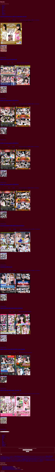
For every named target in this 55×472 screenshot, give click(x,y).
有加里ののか (49, 459)
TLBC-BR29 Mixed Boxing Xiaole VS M (8, 467)
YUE (20, 459)
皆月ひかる (19, 461)
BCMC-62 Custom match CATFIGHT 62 (9, 100)
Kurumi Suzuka (26, 270)
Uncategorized (4, 444)
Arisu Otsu (38, 456)
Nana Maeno (5, 458)
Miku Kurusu (26, 393)
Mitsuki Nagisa (42, 457)
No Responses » (27, 62)
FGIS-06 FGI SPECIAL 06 (6, 266)
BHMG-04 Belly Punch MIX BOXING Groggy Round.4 (12, 349)
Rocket (3, 441)
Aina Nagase (3, 456)
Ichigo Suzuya (14, 457)
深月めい (14, 461)
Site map (3, 14)
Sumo (3, 12)
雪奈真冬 (41, 461)
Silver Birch (3, 10)
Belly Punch (3, 5)
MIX (12, 62)
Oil (2, 11)
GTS (2, 9)
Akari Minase (12, 456)
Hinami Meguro (23, 62)
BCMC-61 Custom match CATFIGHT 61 (9, 143)
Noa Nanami (19, 458)
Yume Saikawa (33, 393)
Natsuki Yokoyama (13, 458)
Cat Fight (3, 7)
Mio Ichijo (29, 393)
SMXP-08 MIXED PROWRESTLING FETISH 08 (11, 308)
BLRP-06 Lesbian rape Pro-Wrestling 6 (7, 466)
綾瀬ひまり (33, 103)
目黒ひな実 (29, 461)
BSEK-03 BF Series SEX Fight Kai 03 (8, 59)
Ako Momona (26, 456)
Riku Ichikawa (42, 458)
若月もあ (34, 461)
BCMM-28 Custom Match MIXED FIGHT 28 (8, 468)
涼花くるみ (30, 270)
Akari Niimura (18, 456)
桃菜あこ (6, 461)
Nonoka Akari (26, 458)
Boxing (14, 352)
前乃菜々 (25, 459)
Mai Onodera (33, 457)
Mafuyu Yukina (27, 457)
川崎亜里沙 (29, 103)
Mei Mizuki (37, 457)
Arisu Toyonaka (43, 456)
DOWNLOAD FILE (3, 57)
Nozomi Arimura (34, 458)
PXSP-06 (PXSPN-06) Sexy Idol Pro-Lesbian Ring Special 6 (13, 16)
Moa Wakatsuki (49, 457)
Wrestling (14, 270)
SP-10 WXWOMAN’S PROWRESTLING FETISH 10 (12, 225)
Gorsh (8, 62)
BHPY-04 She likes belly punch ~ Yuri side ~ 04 (10, 390)
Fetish (3, 8)
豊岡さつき (38, 461)
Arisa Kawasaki (21, 103)
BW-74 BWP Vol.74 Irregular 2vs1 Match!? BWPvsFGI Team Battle (11, 469)
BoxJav (2, 1)
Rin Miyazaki (48, 458)
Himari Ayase (19, 62)
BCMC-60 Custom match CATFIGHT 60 (9, 184)
